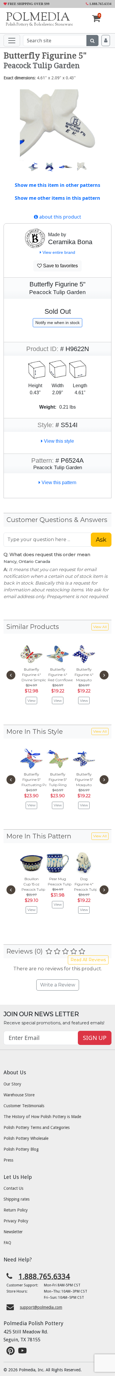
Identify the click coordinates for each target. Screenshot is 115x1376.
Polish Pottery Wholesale (26, 1138)
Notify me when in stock (57, 322)
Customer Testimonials (24, 1105)
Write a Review (57, 985)
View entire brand (58, 252)
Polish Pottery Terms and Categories (37, 1127)
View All (100, 627)
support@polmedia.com (41, 1307)
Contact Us (13, 1188)
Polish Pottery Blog (21, 1149)
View (31, 700)
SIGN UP (94, 1038)
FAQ (7, 1242)
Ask (101, 539)
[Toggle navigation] (12, 40)
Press (8, 1160)
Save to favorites (60, 265)
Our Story (12, 1084)
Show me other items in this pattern (57, 198)
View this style (58, 441)
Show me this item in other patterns (57, 185)
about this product (59, 217)
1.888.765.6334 (99, 4)
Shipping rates (16, 1199)
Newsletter (13, 1231)
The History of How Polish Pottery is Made (42, 1116)
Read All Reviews (88, 959)
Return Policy (16, 1210)
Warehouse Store (19, 1095)
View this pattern (58, 482)
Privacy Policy (16, 1221)
